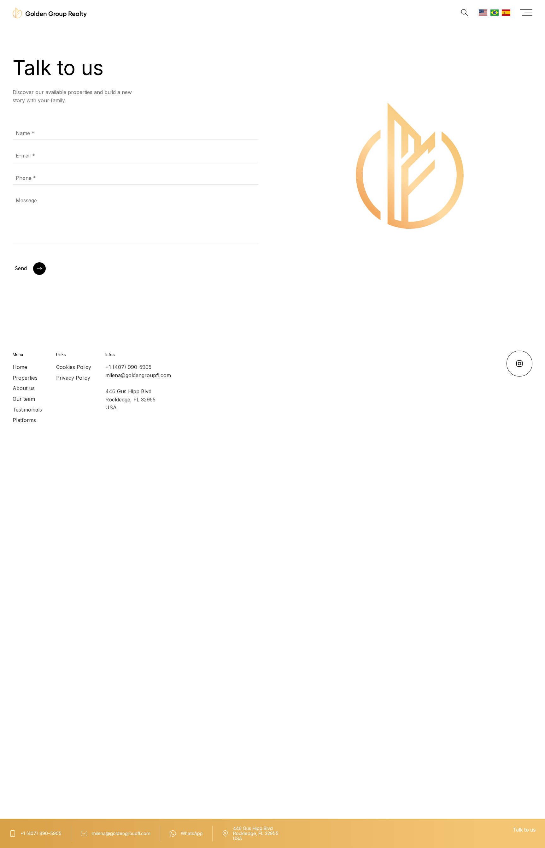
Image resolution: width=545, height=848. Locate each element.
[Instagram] (519, 364)
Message (26, 200)
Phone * (26, 178)
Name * (25, 133)
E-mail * (25, 155)
